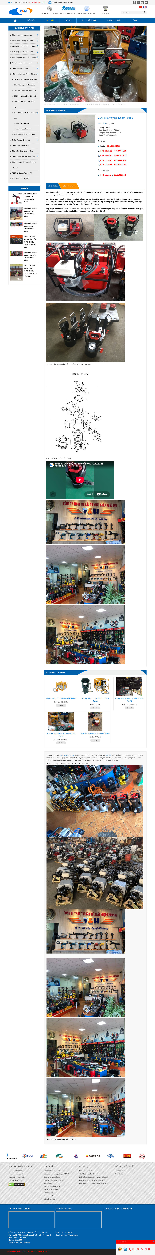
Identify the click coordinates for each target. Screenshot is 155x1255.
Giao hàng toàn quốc (86, 14)
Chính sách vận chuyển (16, 1174)
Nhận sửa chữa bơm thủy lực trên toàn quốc (93, 1177)
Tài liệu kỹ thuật (120, 1171)
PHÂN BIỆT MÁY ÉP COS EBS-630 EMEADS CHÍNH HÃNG (30, 198)
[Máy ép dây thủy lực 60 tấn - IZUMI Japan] (95, 686)
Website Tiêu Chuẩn (68, 14)
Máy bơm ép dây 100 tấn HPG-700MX (61, 698)
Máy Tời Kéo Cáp (22, 123)
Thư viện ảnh (119, 1174)
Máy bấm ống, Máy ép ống (22, 151)
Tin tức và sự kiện (89, 20)
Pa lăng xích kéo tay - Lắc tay (25, 79)
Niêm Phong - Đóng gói (21, 140)
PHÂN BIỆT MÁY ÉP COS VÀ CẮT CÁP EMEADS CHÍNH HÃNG (30, 256)
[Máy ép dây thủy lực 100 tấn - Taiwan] (95, 721)
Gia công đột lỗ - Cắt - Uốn (22, 52)
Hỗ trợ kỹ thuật (114, 20)
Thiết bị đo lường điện (20, 145)
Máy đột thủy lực (49, 1199)
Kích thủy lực (48, 1183)
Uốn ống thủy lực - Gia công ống (24, 57)
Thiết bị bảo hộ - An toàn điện (23, 157)
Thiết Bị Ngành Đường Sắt (22, 173)
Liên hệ (134, 20)
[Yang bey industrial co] (8, 1156)
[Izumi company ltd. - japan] (22, 1156)
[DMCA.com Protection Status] (16, 1185)
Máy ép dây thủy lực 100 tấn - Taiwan (95, 733)
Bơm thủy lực (48, 1193)
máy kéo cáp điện (67, 755)
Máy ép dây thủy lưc (23, 129)
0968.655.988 (141, 1249)
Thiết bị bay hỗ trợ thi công (24, 134)
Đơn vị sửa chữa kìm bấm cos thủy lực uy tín (93, 1183)
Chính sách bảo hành (15, 1171)
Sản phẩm (50, 20)
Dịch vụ (68, 20)
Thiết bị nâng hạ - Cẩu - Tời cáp (24, 74)
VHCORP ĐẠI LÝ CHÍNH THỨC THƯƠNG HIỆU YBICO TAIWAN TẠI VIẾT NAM (30, 271)
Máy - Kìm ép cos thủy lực (22, 35)
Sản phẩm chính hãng (49, 14)
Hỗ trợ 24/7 (105, 14)
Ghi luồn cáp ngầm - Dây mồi (25, 96)
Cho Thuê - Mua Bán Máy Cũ (88, 1174)
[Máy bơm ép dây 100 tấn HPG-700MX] (61, 686)
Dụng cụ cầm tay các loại (21, 63)
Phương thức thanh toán (16, 1177)
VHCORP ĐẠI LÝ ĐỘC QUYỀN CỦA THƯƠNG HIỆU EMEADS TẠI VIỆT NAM (30, 242)
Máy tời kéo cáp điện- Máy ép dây (98, 104)
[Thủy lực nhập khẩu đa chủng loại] (90, 1156)
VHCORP (102, 124)
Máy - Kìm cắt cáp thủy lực (22, 41)
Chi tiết (61, 705)
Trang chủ (47, 104)
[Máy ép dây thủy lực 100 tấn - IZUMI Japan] (61, 721)
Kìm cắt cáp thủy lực (50, 1196)
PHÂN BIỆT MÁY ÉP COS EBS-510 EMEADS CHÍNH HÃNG (30, 212)
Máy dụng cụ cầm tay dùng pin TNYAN (56, 1174)
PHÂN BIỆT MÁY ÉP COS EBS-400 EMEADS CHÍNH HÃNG (30, 227)
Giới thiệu (31, 20)
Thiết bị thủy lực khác (20, 68)
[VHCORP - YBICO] (105, 1156)
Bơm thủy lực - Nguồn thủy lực (24, 46)
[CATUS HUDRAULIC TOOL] (44, 1156)
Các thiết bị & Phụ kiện (21, 179)
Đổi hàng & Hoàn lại (15, 1180)
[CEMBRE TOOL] (71, 1156)
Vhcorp (108, 755)
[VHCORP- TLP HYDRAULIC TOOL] (131, 1156)
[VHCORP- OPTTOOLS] (118, 1156)
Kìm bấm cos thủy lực (51, 1190)
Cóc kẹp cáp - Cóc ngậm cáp (25, 90)
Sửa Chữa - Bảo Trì (85, 1171)
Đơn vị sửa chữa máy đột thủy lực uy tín (92, 1180)
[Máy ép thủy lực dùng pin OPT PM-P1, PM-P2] (129, 686)
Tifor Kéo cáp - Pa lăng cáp (24, 85)
